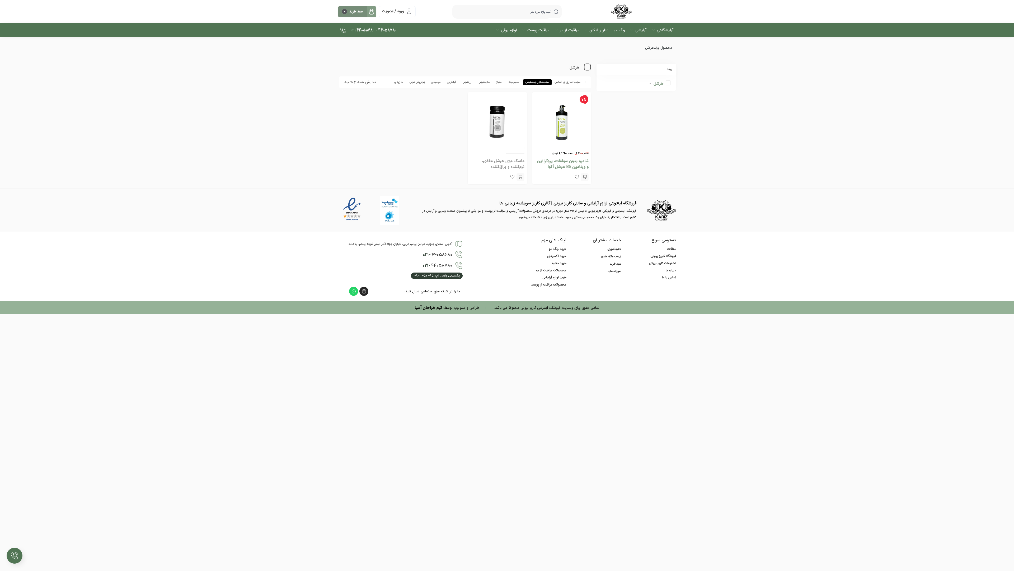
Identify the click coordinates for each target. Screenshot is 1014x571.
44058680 (437, 255)
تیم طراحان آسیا (428, 308)
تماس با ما (669, 277)
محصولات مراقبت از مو (551, 270)
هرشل (659, 83)
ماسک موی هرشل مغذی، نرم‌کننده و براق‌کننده (503, 164)
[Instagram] (363, 291)
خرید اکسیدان (556, 256)
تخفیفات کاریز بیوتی (662, 263)
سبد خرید (615, 264)
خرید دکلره (559, 263)
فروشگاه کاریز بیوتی (663, 256)
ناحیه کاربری (614, 249)
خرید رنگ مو (557, 249)
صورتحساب (614, 271)
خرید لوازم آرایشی (554, 277)
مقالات (671, 249)
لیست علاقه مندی (611, 256)
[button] (585, 177)
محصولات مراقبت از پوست (548, 284)
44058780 (437, 265)
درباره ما (671, 270)
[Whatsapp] (353, 291)
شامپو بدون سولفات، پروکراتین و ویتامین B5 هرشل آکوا (563, 164)
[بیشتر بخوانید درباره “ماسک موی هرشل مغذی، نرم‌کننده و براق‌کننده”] (520, 177)
